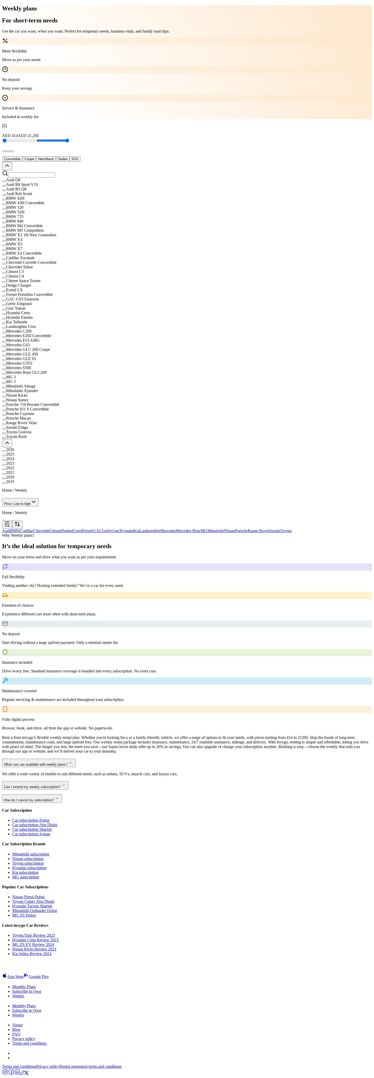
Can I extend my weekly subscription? (32, 787)
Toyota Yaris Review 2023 (33, 935)
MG (204, 531)
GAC (97, 531)
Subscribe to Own (26, 991)
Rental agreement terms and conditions (91, 1066)
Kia (136, 531)
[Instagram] (5, 1073)
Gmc (116, 531)
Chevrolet (41, 531)
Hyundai (127, 531)
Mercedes (168, 531)
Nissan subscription (28, 858)
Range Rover (258, 531)
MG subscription (25, 877)
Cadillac (27, 531)
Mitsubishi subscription (30, 854)
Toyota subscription (28, 863)
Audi (6, 531)
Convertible (12, 159)
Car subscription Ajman (31, 834)
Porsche (241, 531)
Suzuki (274, 531)
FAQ (16, 1034)
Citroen (55, 531)
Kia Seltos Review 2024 (31, 953)
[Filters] (7, 524)
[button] (187, 180)
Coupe (29, 159)
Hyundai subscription (29, 868)
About (17, 1025)
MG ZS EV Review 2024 (33, 944)
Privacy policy (23, 1038)
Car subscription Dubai (30, 820)
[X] (26, 1073)
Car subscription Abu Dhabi (34, 825)
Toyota (286, 531)
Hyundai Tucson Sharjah (32, 906)
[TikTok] (22, 1073)
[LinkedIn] (17, 1073)
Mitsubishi (215, 531)
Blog (16, 1029)
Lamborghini (149, 531)
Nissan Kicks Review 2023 (34, 949)
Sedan (62, 159)
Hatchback (46, 159)
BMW (15, 531)
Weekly (18, 996)
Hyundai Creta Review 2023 (35, 940)
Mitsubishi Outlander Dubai (34, 910)
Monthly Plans (24, 987)
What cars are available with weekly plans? (35, 764)
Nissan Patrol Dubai (28, 897)
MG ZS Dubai (24, 915)
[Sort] (17, 524)
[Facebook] (11, 1073)
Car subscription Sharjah (32, 829)
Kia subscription (25, 872)
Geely (107, 531)
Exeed (77, 531)
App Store (15, 976)
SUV (74, 159)
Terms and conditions (29, 1043)
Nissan (229, 531)
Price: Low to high (17, 504)
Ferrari (87, 531)
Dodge (66, 531)
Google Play (39, 976)
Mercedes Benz (188, 531)
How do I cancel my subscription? (29, 800)
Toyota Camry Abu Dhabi (33, 901)
